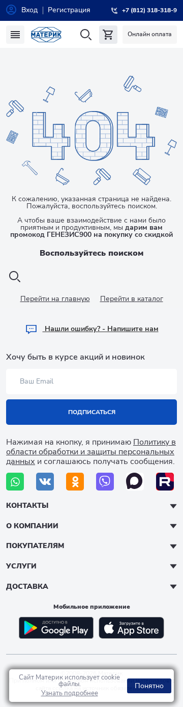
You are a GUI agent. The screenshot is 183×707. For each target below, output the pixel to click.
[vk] (45, 482)
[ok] (75, 482)
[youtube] (165, 482)
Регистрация (69, 10)
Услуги (21, 566)
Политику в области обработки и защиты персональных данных (91, 452)
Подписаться (91, 412)
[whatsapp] (15, 482)
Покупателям (35, 546)
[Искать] (85, 34)
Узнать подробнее (69, 693)
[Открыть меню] (15, 34)
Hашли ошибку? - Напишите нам (101, 329)
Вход (29, 10)
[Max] (135, 482)
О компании (32, 526)
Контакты (27, 505)
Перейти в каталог (131, 299)
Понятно (149, 686)
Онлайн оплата (150, 34)
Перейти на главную (55, 299)
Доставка (27, 586)
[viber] (105, 482)
